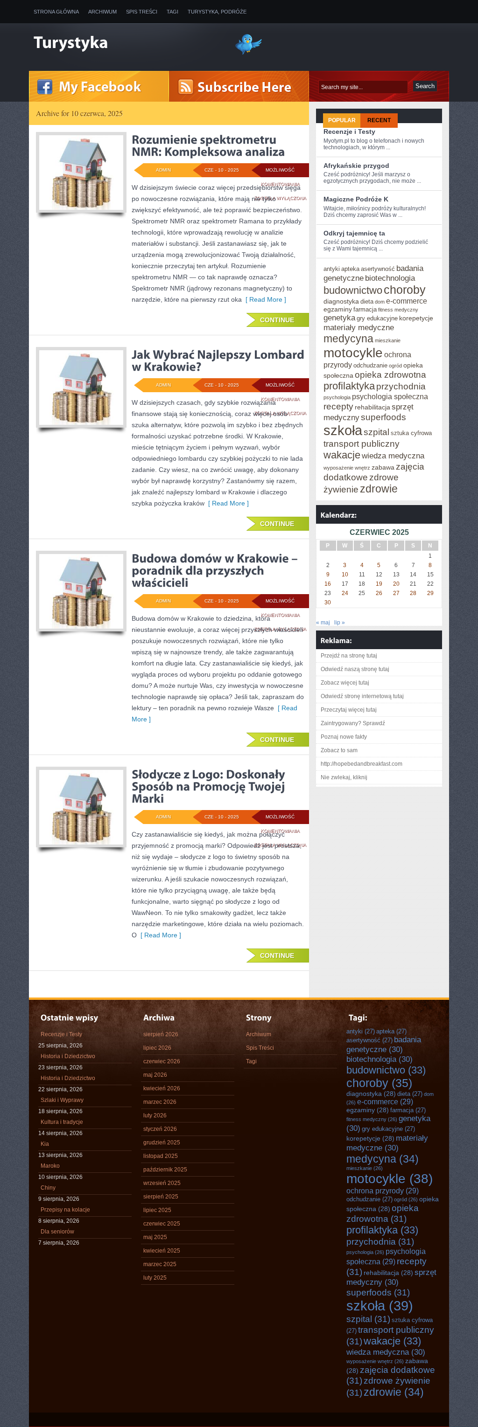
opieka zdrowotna (390, 374)
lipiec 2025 (157, 1210)
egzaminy (337, 309)
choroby (405, 289)
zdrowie (379, 489)
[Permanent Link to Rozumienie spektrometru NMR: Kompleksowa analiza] (208, 145)
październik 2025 (165, 1169)
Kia (45, 1144)
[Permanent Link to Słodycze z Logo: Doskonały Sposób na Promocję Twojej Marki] (210, 786)
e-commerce (406, 301)
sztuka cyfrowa (411, 432)
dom (380, 302)
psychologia (337, 397)
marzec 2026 (159, 1102)
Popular (342, 120)
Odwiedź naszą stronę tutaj (355, 669)
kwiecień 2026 (161, 1088)
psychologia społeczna (390, 396)
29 (430, 593)
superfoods (383, 417)
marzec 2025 (159, 1264)
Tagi (172, 11)
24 (345, 593)
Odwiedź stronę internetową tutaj (362, 696)
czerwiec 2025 (161, 1223)
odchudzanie (370, 365)
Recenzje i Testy (349, 131)
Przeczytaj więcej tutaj (349, 710)
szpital (376, 432)
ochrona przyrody (382, 1190)
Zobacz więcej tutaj (345, 682)
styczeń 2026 (160, 1129)
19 (379, 584)
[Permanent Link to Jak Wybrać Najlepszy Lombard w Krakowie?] (219, 360)
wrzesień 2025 (162, 1183)
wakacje (341, 455)
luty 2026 (155, 1115)
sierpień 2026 (160, 1034)
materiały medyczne (358, 327)
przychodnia (401, 386)
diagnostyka (341, 301)
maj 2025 (155, 1237)
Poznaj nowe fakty (344, 737)
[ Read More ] (264, 299)
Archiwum (102, 11)
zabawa (383, 467)
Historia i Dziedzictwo (68, 1056)
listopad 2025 (160, 1156)
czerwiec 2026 (161, 1061)
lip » (339, 622)
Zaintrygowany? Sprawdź (353, 723)
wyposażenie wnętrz (346, 468)
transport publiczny (361, 443)
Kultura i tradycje (62, 1122)
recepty (338, 406)
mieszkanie (388, 340)
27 (396, 593)
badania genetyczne (383, 1044)
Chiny (48, 1188)
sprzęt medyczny (391, 1277)
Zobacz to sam (339, 750)
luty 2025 (155, 1278)
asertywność (378, 268)
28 (413, 593)
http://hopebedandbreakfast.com (361, 764)
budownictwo (352, 290)
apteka (350, 268)
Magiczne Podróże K (355, 199)
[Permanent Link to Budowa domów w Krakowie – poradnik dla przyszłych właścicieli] (216, 570)
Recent (379, 120)
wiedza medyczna (393, 455)
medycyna (348, 339)
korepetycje (416, 318)
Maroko (50, 1166)
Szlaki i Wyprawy (62, 1100)
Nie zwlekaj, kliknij (344, 777)
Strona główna (56, 11)
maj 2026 (155, 1075)
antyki (331, 268)
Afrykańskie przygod (356, 165)
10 (345, 574)
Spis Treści (141, 11)
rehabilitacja (372, 407)
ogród (395, 365)
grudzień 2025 (161, 1142)
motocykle (353, 352)
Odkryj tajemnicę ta (354, 233)
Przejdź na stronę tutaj (349, 655)
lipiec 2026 (157, 1048)
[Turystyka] (127, 43)
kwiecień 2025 (161, 1250)
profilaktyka (349, 386)
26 (379, 593)
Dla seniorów (57, 1231)
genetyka (339, 317)
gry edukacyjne (377, 318)
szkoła (342, 430)
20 (396, 584)
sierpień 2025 (160, 1196)
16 (327, 584)
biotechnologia (390, 278)
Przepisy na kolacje (65, 1209)
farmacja (365, 309)
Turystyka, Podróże (217, 11)
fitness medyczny (398, 309)
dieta (366, 301)
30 (327, 602)
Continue (277, 320)
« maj (323, 622)
